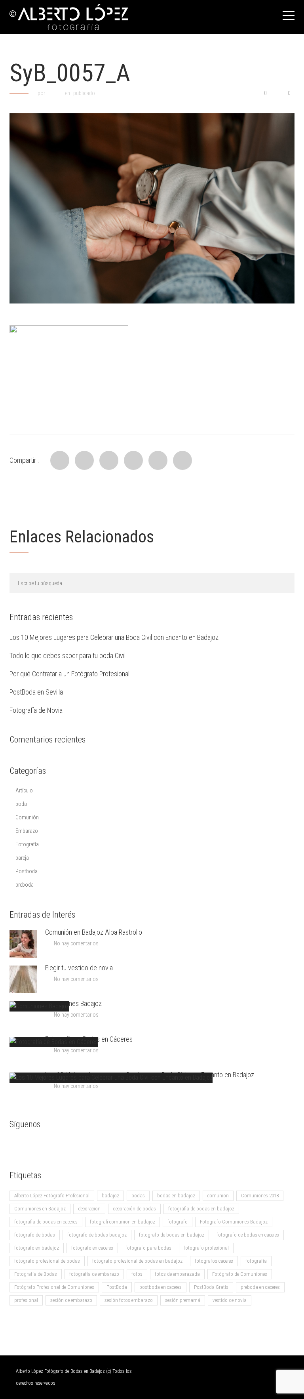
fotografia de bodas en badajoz (201, 1209)
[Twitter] (84, 460)
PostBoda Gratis (211, 1287)
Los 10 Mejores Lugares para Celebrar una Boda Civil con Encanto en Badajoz (114, 637)
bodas (138, 1196)
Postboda (26, 871)
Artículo (24, 790)
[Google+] (157, 460)
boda (21, 804)
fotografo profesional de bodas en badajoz (137, 1261)
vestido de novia (230, 1300)
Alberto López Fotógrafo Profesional (51, 1196)
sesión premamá (182, 1300)
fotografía (256, 1261)
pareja (22, 858)
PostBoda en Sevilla (36, 692)
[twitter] (47, 1145)
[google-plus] (31, 1145)
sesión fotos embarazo (128, 1300)
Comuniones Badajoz (73, 1003)
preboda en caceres (260, 1287)
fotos (136, 1274)
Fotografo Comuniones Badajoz (234, 1222)
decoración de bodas (134, 1209)
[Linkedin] (108, 460)
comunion (218, 1196)
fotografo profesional (206, 1248)
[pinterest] (79, 1145)
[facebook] (15, 1145)
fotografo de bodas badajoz (97, 1235)
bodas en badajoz (176, 1196)
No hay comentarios (76, 943)
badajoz (110, 1196)
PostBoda (116, 1287)
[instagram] (63, 1145)
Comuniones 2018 (260, 1196)
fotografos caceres (214, 1261)
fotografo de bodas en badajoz (171, 1235)
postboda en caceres (160, 1287)
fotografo (177, 1222)
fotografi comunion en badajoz (122, 1222)
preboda (24, 885)
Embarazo (26, 831)
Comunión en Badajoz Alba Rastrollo (93, 932)
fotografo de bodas (34, 1235)
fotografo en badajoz (36, 1248)
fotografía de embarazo (94, 1274)
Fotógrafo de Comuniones (239, 1274)
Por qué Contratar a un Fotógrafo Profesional (69, 674)
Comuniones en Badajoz (40, 1209)
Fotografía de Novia (36, 710)
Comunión (27, 817)
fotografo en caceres (92, 1248)
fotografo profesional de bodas (47, 1261)
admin (55, 93)
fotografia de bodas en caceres (46, 1222)
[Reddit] (133, 460)
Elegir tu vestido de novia (79, 968)
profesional (26, 1300)
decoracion (89, 1209)
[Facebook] (59, 460)
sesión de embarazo (71, 1300)
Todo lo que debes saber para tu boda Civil (67, 655)
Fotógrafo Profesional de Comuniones (54, 1287)
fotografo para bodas (148, 1248)
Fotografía (27, 844)
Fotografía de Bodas (35, 1274)
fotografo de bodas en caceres (248, 1235)
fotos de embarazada (177, 1274)
